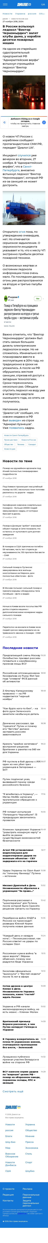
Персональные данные (31, 1196)
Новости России (28, 440)
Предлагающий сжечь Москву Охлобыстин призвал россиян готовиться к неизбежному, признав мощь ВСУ (22, 659)
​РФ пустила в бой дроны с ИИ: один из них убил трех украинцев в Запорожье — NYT (22, 765)
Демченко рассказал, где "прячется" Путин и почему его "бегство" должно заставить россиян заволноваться (20, 729)
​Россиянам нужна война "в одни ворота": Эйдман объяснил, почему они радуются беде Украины (19, 957)
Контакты (8, 1200)
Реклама (27, 1189)
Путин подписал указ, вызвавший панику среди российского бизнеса (19, 782)
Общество (8, 444)
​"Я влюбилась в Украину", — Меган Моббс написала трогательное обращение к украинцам (20, 798)
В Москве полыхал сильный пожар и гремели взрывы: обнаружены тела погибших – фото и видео (22, 591)
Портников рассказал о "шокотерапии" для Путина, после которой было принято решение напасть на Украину (21, 904)
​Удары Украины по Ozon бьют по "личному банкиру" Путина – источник (22, 873)
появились (16, 427)
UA (43, 4)
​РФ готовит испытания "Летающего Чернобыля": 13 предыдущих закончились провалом (20, 816)
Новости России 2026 (19, 18)
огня (22, 231)
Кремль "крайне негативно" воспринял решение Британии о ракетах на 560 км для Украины (21, 748)
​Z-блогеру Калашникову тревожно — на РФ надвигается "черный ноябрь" (18, 694)
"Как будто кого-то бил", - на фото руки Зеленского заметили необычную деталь (21, 711)
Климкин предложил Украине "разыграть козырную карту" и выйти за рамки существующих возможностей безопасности (22, 835)
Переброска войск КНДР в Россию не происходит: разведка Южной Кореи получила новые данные (19, 922)
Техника (20, 444)
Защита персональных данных (31, 1203)
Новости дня (9, 449)
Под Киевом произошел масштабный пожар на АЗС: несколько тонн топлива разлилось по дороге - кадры (23, 489)
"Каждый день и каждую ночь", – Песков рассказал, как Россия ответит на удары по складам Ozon (22, 939)
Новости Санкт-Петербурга (16, 435)
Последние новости (20, 648)
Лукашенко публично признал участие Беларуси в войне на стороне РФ (21, 1059)
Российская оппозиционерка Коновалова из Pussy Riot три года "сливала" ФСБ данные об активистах (21, 677)
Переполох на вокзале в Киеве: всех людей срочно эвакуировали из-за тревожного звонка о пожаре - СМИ (22, 630)
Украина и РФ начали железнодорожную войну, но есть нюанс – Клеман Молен (21, 1009)
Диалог (5, 18)
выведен (15, 420)
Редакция (8, 1195)
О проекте (8, 1189)
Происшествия (10, 440)
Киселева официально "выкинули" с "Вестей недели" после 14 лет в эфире (22, 974)
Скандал (32, 444)
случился (24, 155)
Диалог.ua (22, 1214)
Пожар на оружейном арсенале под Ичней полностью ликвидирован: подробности (22, 471)
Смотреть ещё (13, 1091)
